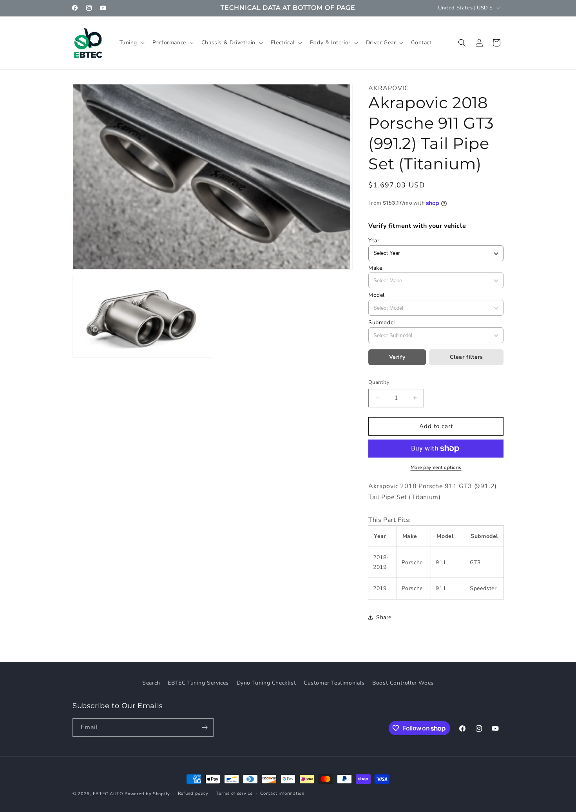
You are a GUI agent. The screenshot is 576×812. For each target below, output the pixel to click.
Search (151, 683)
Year (373, 240)
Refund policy (193, 793)
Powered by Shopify (147, 794)
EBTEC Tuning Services (198, 683)
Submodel (381, 322)
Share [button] (383, 617)
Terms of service (234, 793)
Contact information (282, 793)
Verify (397, 357)
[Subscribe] (204, 727)
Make (375, 268)
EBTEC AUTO (108, 794)
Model (376, 295)
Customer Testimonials (334, 683)
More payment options (436, 467)
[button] (131, 43)
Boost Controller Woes (403, 683)
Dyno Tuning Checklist (266, 683)
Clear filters (466, 357)
